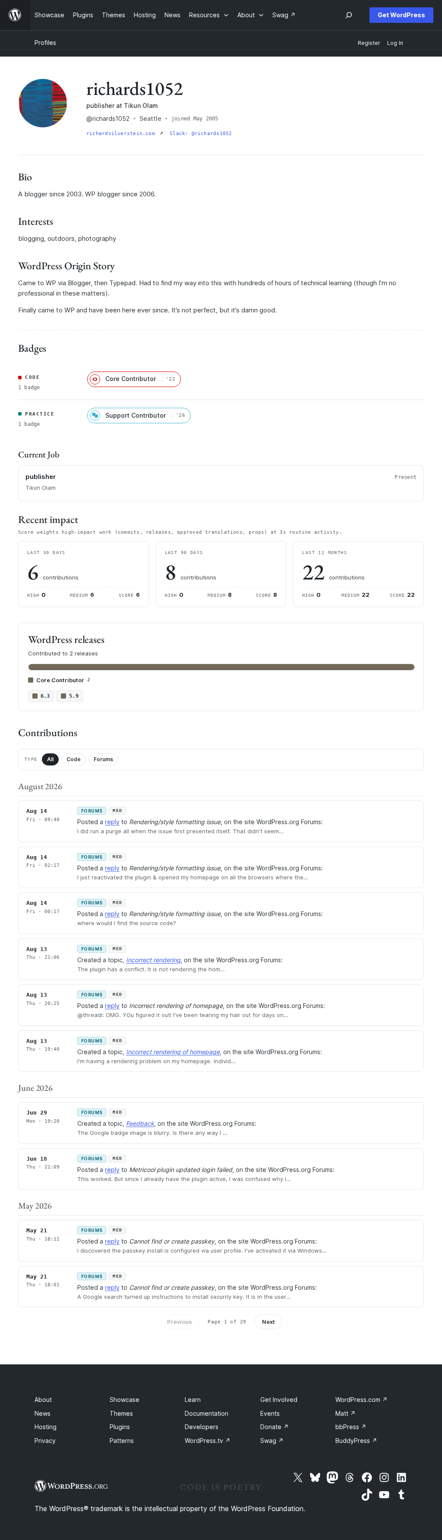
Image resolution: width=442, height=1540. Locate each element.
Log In (395, 43)
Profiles (45, 42)
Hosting (46, 1426)
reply (112, 821)
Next (268, 1321)
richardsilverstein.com (122, 133)
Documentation (206, 1413)
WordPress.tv (207, 1440)
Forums (103, 759)
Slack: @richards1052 (201, 133)
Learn (193, 1399)
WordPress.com (361, 1399)
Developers (201, 1426)
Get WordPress (401, 15)
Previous (179, 1321)
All (50, 759)
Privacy (45, 1440)
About (43, 1399)
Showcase (124, 1399)
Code (73, 759)
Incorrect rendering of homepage (173, 1051)
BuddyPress (356, 1440)
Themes (121, 1413)
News (43, 1413)
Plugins (120, 1426)
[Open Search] (349, 15)
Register (369, 43)
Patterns (122, 1440)
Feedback (140, 1123)
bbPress (350, 1426)
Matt (345, 1413)
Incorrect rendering (153, 960)
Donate (274, 1426)
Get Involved (278, 1399)
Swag (272, 1440)
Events (270, 1413)
